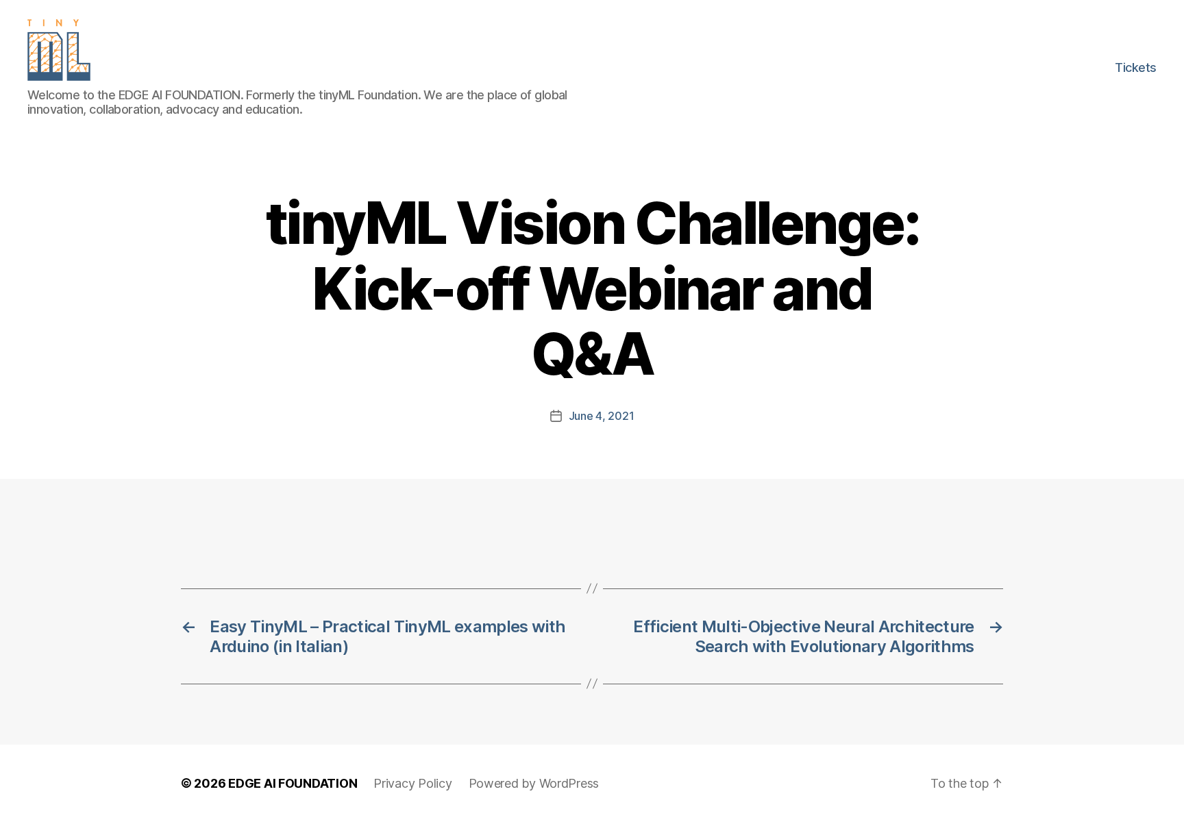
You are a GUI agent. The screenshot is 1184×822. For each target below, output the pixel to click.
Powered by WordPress (534, 783)
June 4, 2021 (601, 416)
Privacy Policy (412, 783)
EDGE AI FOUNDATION (292, 783)
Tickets (1136, 67)
